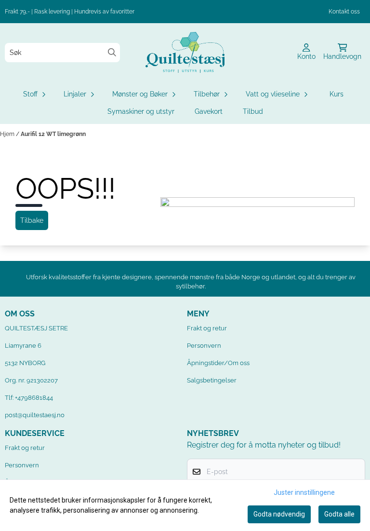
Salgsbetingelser (212, 380)
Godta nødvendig (279, 514)
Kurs (337, 94)
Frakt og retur (207, 328)
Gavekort (209, 111)
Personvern (204, 345)
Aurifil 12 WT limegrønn (53, 134)
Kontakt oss (344, 11)
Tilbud (253, 111)
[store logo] (185, 52)
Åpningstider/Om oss (218, 363)
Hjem (8, 134)
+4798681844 (34, 397)
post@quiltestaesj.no (35, 415)
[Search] (112, 52)
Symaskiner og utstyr (140, 111)
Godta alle (339, 514)
